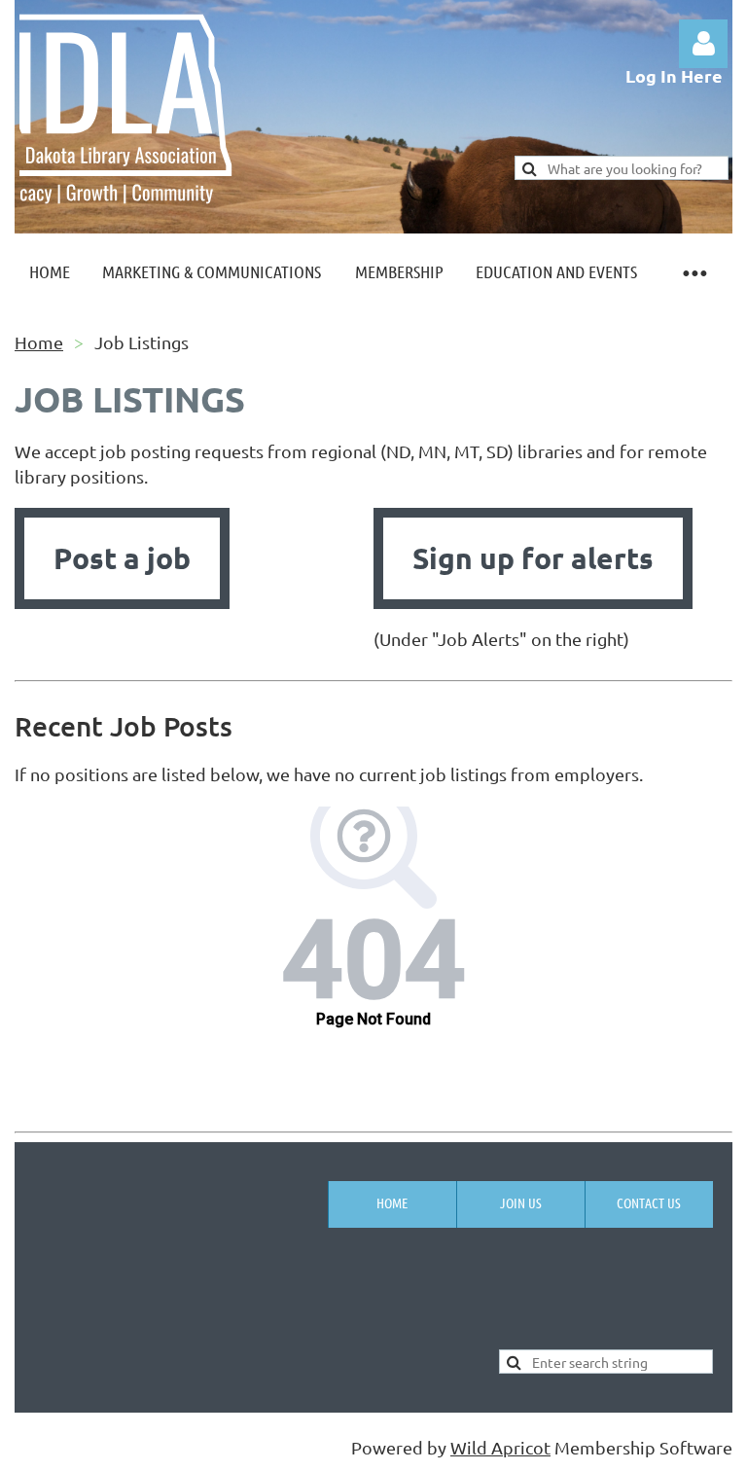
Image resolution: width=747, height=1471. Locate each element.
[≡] (693, 271)
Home (39, 342)
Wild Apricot (500, 1447)
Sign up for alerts (533, 558)
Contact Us (649, 1202)
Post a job (122, 558)
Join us (521, 1202)
